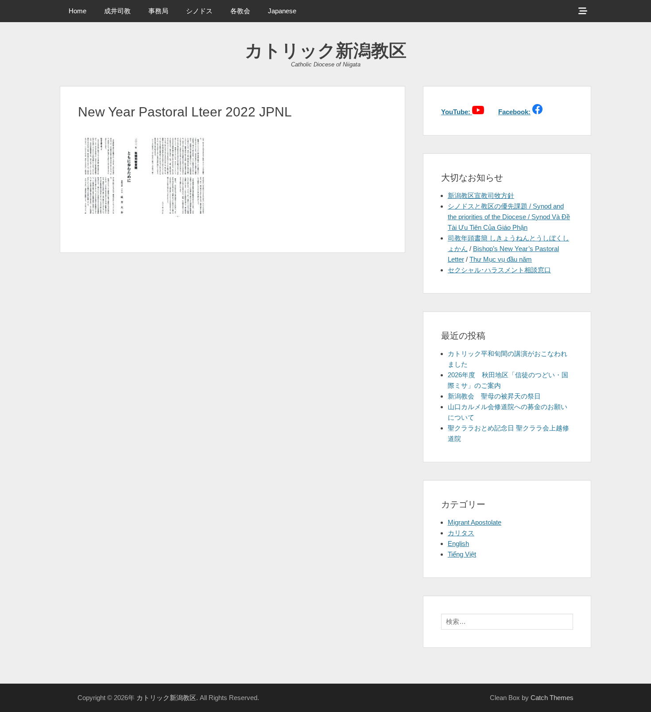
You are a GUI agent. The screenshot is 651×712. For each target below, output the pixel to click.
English (458, 543)
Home (77, 11)
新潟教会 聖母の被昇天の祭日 (494, 396)
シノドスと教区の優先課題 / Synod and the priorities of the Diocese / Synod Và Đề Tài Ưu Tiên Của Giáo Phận (509, 216)
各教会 (240, 11)
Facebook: (514, 112)
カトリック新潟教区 (326, 50)
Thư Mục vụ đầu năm (500, 259)
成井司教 (117, 11)
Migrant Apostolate (474, 522)
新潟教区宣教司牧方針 (481, 195)
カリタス (461, 533)
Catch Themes (552, 697)
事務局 (158, 11)
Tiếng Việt (462, 554)
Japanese (282, 11)
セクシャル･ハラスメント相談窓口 (499, 270)
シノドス (199, 11)
